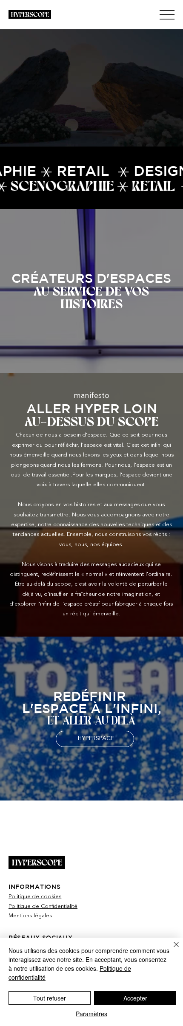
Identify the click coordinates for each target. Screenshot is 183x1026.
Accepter (135, 998)
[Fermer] (171, 949)
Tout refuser (49, 998)
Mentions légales (30, 916)
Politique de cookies (35, 896)
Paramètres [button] (91, 1013)
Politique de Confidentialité (43, 906)
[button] (168, 136)
